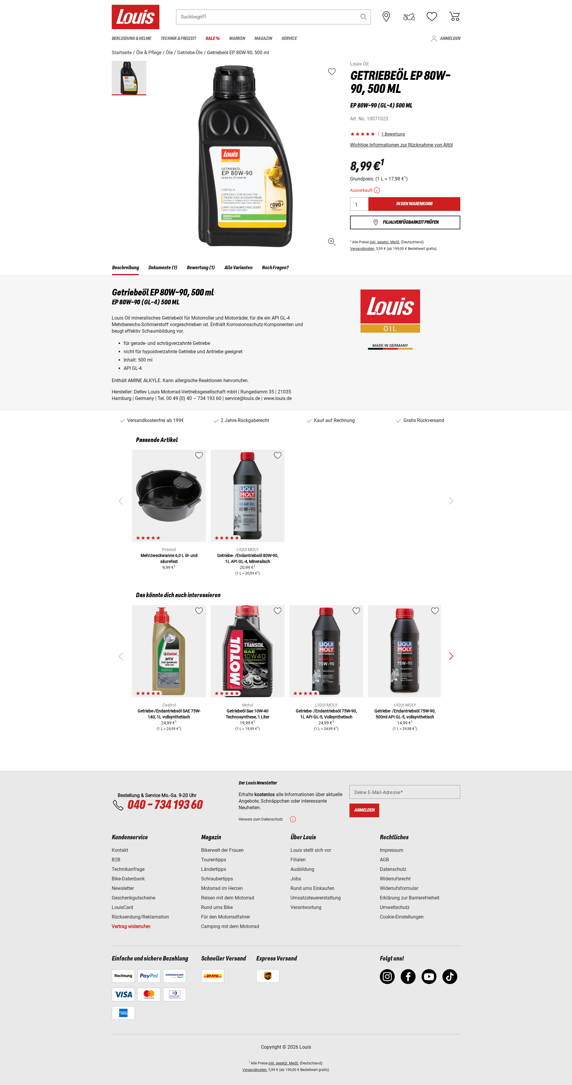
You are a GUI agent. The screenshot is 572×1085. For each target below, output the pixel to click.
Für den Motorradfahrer (225, 917)
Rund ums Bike (217, 907)
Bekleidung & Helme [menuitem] (131, 38)
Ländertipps (213, 869)
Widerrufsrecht (395, 879)
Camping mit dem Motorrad (230, 926)
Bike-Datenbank (128, 879)
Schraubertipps (217, 879)
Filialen (298, 860)
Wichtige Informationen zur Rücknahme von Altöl (401, 145)
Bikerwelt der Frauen (222, 850)
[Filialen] (386, 16)
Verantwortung (305, 907)
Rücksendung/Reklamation (140, 917)
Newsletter (123, 888)
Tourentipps (213, 860)
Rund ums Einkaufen (312, 888)
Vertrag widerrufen (131, 926)
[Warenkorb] (454, 16)
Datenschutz (393, 869)
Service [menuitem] (289, 38)
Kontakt (120, 850)
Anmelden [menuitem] (450, 38)
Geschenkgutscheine (133, 898)
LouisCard (122, 907)
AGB (384, 860)
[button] (363, 16)
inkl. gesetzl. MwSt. (385, 242)
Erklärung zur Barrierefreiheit (409, 898)
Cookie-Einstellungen (402, 917)
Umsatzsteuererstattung (315, 898)
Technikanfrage (128, 869)
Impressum (391, 850)
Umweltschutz (395, 907)
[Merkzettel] (432, 16)
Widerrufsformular (399, 888)
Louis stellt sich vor (310, 850)
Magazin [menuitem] (263, 38)
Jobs (295, 879)
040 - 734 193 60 (164, 805)
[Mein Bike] (409, 16)
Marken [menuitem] (237, 38)
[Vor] (451, 656)
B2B (116, 860)
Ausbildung (302, 869)
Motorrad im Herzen (222, 888)
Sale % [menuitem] (213, 38)
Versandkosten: (362, 249)
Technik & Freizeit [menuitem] (178, 38)
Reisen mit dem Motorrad (227, 898)
